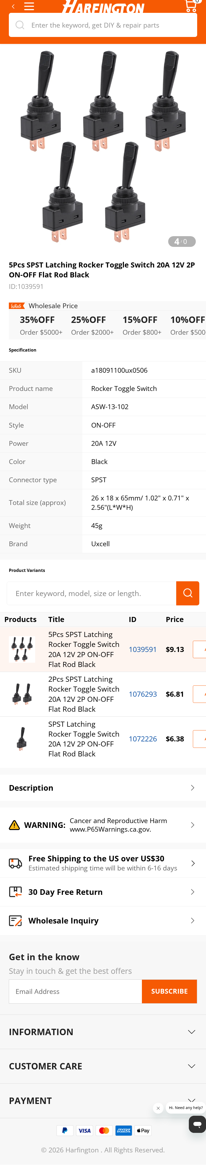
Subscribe (169, 991)
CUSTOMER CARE (45, 1066)
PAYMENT (30, 1101)
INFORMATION (41, 1032)
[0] (190, 10)
